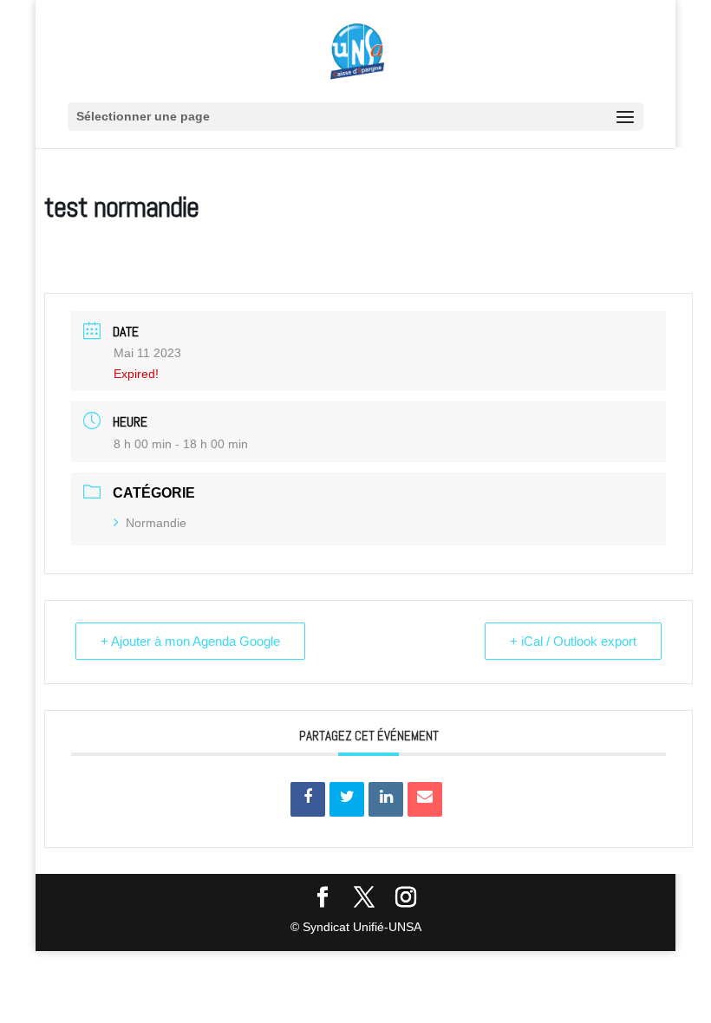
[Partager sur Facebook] (307, 799)
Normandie (156, 523)
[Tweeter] (346, 799)
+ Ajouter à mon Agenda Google (190, 641)
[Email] (425, 799)
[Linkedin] (386, 799)
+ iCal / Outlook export (573, 641)
